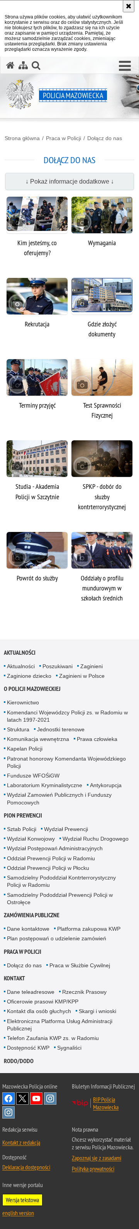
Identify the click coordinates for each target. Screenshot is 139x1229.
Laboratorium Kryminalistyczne (44, 785)
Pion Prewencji (23, 815)
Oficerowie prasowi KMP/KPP (42, 1001)
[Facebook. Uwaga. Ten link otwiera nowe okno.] (8, 1098)
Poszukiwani (57, 666)
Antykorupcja (106, 785)
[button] (125, 66)
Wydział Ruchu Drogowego (96, 839)
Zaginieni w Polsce (82, 676)
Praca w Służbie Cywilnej (79, 965)
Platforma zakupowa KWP (88, 929)
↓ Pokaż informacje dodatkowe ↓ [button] (69, 181)
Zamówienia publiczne (31, 915)
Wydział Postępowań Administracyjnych (55, 848)
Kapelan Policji (24, 749)
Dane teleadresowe (30, 992)
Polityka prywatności (93, 1168)
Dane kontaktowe (28, 929)
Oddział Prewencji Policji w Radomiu (51, 858)
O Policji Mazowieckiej (32, 689)
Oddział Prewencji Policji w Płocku (48, 868)
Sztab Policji (21, 829)
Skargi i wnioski (97, 1011)
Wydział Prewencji (66, 829)
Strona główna (22, 138)
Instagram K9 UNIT (50, 1098)
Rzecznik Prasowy (84, 992)
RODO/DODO (19, 1061)
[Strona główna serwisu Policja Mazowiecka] (10, 65)
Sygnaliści (69, 1048)
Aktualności (20, 653)
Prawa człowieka (97, 739)
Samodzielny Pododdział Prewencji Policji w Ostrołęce (60, 898)
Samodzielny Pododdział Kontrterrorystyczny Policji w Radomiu (61, 881)
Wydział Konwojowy (31, 839)
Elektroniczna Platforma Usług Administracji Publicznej (59, 1025)
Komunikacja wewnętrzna (38, 739)
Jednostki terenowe (61, 729)
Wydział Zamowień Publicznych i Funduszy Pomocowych (59, 798)
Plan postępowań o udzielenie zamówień (56, 938)
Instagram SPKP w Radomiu (8, 1112)
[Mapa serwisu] (23, 65)
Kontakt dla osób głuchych (39, 1011)
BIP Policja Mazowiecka (106, 1103)
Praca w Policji (63, 138)
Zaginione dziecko (29, 676)
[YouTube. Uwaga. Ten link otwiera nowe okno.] (36, 1098)
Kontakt (14, 978)
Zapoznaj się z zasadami (96, 1158)
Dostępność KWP (28, 1048)
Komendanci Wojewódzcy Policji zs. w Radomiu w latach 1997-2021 (67, 716)
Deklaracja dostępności (26, 1167)
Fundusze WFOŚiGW (33, 776)
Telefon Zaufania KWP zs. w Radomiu (53, 1038)
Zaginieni (91, 666)
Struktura (18, 729)
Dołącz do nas (104, 138)
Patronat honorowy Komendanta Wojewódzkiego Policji (66, 762)
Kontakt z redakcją (21, 1142)
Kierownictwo (23, 702)
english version (18, 1213)
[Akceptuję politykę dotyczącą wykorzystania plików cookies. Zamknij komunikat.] (128, 6)
